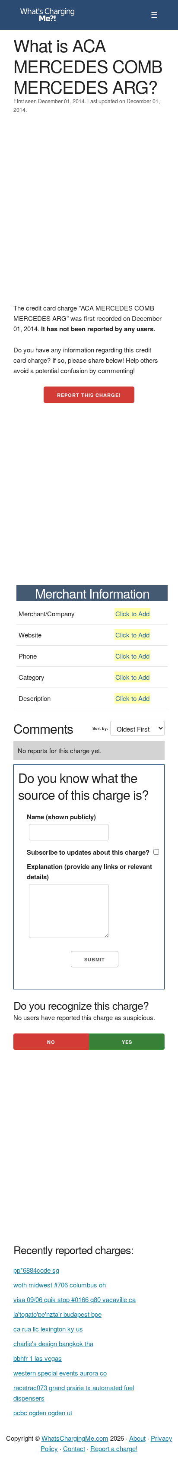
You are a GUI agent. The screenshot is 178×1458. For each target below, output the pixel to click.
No (51, 1042)
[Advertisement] (89, 214)
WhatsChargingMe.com (74, 1437)
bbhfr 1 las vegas (37, 1358)
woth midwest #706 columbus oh (59, 1284)
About (137, 1437)
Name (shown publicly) (61, 816)
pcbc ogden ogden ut (42, 1412)
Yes (127, 1042)
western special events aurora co (60, 1372)
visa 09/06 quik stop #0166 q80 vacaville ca (74, 1299)
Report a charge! (113, 1448)
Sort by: (100, 728)
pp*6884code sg (36, 1269)
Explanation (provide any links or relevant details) (89, 871)
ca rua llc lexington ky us (48, 1328)
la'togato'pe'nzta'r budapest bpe (57, 1314)
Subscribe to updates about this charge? (88, 852)
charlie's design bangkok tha (53, 1343)
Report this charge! (89, 395)
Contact (74, 1448)
